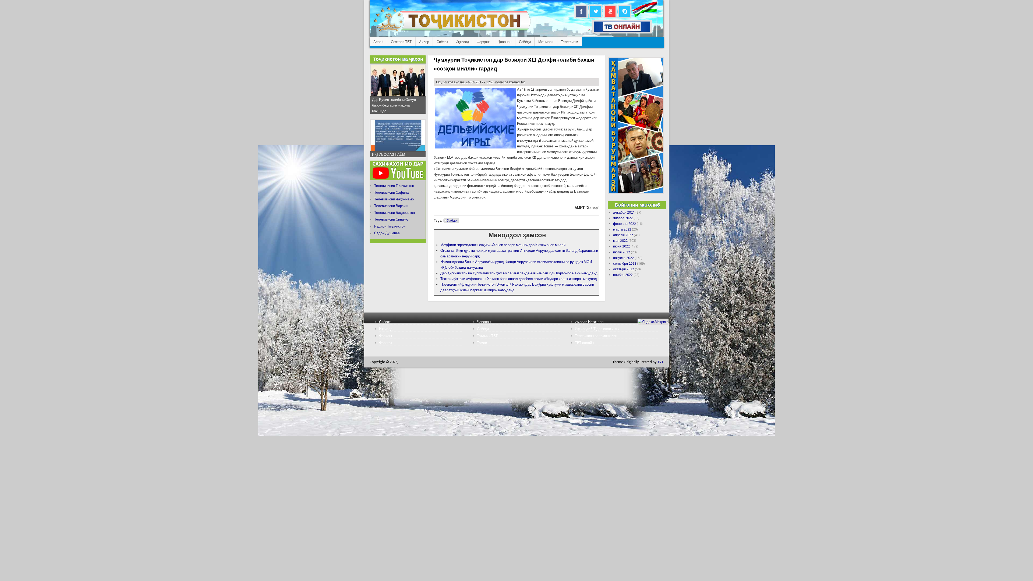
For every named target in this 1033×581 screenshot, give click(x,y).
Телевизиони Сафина (391, 192)
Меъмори (545, 42)
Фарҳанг (483, 42)
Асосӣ (378, 42)
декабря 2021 (624, 212)
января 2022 (623, 218)
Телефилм (569, 42)
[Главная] (451, 31)
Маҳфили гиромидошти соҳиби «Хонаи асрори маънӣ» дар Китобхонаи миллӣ (502, 245)
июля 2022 (621, 252)
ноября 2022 (623, 275)
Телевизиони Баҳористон (394, 213)
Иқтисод (462, 42)
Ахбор (424, 42)
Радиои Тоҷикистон (389, 226)
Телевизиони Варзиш (391, 206)
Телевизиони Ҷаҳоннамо (394, 199)
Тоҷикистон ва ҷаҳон (398, 59)
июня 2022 (621, 246)
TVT (660, 362)
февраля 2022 (624, 224)
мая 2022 (620, 241)
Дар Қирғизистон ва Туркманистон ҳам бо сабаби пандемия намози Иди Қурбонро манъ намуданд (518, 273)
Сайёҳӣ (525, 42)
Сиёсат (442, 42)
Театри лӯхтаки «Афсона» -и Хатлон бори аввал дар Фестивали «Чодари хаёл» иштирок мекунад (518, 279)
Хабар (452, 220)
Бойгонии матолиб (637, 205)
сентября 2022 (624, 263)
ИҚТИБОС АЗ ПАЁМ (388, 155)
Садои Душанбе (387, 233)
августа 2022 (623, 258)
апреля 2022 (623, 235)
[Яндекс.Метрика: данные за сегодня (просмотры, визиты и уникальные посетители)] (653, 322)
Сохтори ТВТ (401, 42)
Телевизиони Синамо (391, 219)
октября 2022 (623, 269)
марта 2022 (622, 229)
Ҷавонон (504, 42)
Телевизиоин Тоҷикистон (394, 186)
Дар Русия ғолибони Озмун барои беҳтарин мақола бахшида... (394, 105)
